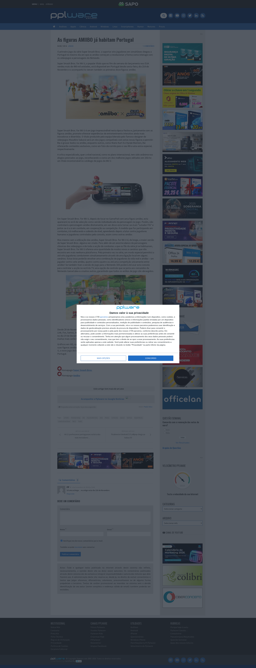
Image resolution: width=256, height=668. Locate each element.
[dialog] (128, 334)
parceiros (104, 317)
